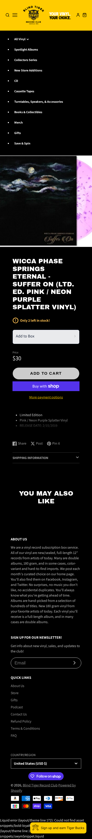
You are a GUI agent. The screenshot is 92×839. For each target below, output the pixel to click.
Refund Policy (21, 721)
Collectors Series (25, 60)
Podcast (17, 707)
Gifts (17, 133)
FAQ (14, 735)
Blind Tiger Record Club (40, 785)
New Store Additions (28, 70)
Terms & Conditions (25, 728)
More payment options (46, 397)
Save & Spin (22, 143)
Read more (21, 433)
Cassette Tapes (24, 91)
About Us (17, 685)
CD (16, 81)
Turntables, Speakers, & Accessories (38, 102)
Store (15, 693)
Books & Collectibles (28, 112)
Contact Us (19, 714)
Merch (18, 122)
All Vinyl (19, 39)
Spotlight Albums (26, 49)
